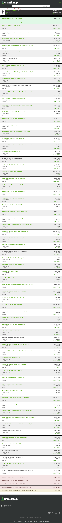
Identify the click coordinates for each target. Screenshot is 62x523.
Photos (9, 14)
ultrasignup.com (10, 507)
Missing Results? (4, 9)
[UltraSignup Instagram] (56, 512)
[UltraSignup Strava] (59, 512)
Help (31, 521)
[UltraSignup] (9, 2)
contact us (8, 505)
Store (28, 521)
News (24, 521)
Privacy (47, 521)
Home (15, 521)
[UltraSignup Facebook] (53, 512)
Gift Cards (19, 521)
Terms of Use (41, 521)
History (55, 13)
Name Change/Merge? (16, 9)
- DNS (19, 490)
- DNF (15, 477)
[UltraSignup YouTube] (49, 512)
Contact (35, 521)
